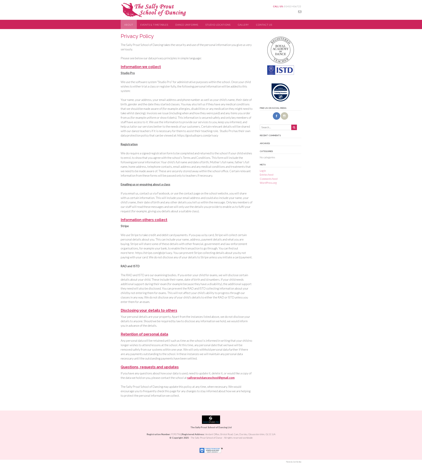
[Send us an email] (299, 11)
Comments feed (268, 178)
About (128, 24)
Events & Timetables (154, 24)
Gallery (243, 24)
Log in (263, 170)
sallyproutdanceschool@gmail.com (211, 377)
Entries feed (266, 174)
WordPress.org (268, 182)
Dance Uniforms (186, 24)
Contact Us (264, 24)
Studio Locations (217, 24)
